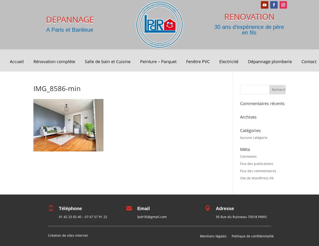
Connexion (248, 156)
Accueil (17, 62)
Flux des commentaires (258, 171)
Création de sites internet (68, 235)
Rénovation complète (54, 62)
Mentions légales (213, 236)
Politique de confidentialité (253, 236)
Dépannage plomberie (270, 62)
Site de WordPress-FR (256, 178)
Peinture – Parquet (158, 62)
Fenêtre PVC (198, 62)
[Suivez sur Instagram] (283, 5)
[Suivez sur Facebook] (274, 5)
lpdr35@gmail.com (152, 217)
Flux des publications (256, 163)
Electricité (228, 62)
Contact (308, 62)
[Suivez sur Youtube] (264, 5)
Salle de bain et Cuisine (108, 62)
